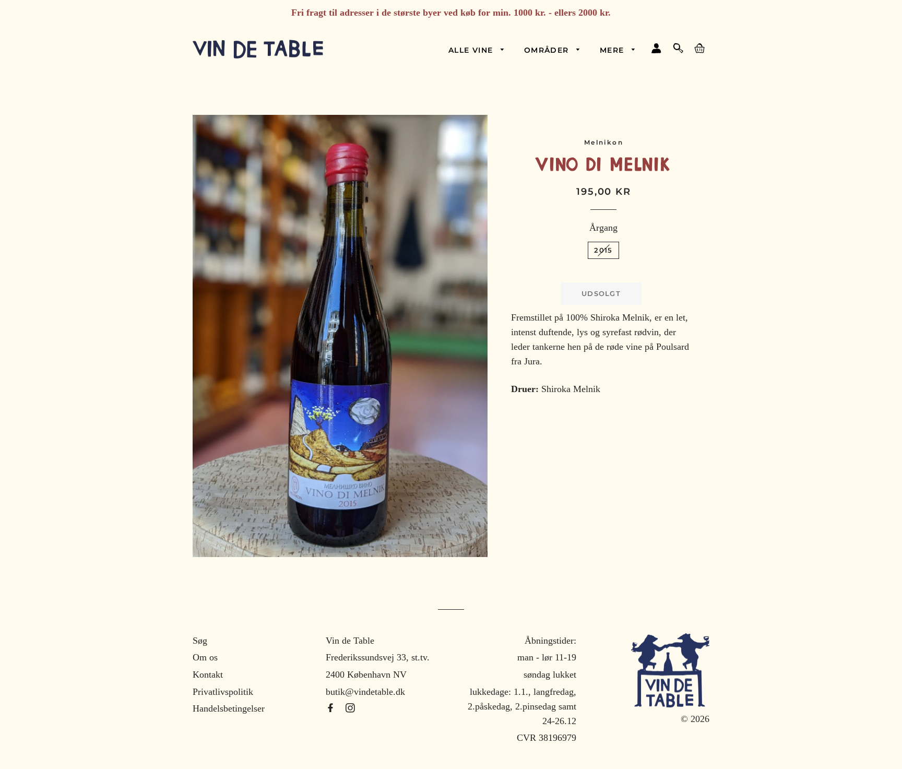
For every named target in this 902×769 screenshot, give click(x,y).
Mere (613, 50)
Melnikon (603, 142)
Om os (205, 657)
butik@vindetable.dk (365, 692)
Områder (548, 50)
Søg (200, 640)
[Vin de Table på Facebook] (332, 708)
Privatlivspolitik (223, 692)
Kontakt (208, 674)
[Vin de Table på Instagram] (350, 708)
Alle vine (472, 50)
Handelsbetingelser (229, 708)
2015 (603, 250)
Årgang (603, 227)
